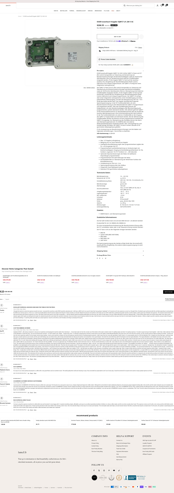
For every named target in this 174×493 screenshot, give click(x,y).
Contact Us (119, 440)
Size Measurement (121, 457)
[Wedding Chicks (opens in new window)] (94, 478)
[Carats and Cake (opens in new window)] (103, 478)
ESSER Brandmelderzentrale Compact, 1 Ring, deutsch (154, 276)
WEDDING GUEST (81, 11)
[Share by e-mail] (105, 258)
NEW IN (56, 11)
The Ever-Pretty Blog (97, 451)
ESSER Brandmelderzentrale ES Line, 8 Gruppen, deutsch (86, 276)
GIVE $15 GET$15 (147, 446)
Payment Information (122, 451)
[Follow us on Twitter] (99, 470)
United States (27, 487)
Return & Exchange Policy (123, 443)
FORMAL (72, 11)
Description (100, 71)
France (46, 487)
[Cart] (166, 5)
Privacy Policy (95, 443)
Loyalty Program (147, 443)
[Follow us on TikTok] (118, 470)
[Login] (157, 5)
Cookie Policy (95, 446)
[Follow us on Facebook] (94, 470)
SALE (112, 11)
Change (140, 47)
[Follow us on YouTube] (113, 470)
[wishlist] (161, 5)
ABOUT (118, 11)
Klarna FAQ (119, 459)
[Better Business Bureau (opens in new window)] (135, 477)
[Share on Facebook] (97, 258)
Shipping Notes (102, 251)
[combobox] (140, 5)
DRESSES (90, 11)
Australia (59, 487)
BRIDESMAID (98, 11)
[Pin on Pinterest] (99, 258)
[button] (141, 36)
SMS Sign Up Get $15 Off (149, 440)
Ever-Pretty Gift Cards (148, 451)
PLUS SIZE (106, 11)
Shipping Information (122, 446)
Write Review (169, 291)
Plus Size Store (68, 487)
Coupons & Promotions (149, 448)
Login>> (8, 282)
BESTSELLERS (63, 11)
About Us (94, 440)
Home (19, 16)
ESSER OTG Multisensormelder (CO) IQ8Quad (48, 276)
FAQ (117, 454)
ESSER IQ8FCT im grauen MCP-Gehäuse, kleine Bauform (120, 276)
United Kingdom (38, 487)
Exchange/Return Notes (104, 255)
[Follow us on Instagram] (104, 470)
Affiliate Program (147, 454)
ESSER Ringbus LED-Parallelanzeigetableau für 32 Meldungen (15, 276)
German (53, 487)
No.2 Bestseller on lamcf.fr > (105, 28)
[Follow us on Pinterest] (108, 470)
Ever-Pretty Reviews (97, 448)
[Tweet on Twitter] (102, 258)
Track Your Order (120, 448)
